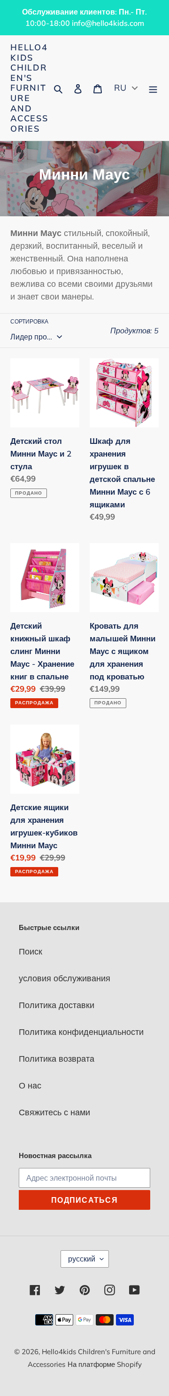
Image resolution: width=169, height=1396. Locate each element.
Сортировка (29, 321)
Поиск (30, 951)
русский (81, 1258)
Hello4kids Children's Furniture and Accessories (29, 88)
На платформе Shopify (105, 1364)
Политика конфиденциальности (81, 1031)
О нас (30, 1085)
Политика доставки (56, 1005)
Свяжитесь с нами (54, 1112)
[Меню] (153, 88)
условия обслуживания (64, 978)
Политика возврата (56, 1058)
